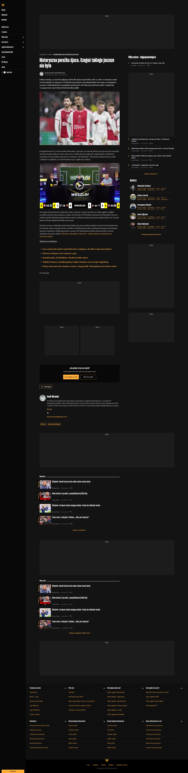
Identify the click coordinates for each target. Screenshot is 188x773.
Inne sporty (5, 42)
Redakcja (95, 765)
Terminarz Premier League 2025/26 (80, 705)
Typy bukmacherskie (7, 52)
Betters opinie (111, 747)
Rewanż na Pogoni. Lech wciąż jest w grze (60, 253)
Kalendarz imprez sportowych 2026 (157, 692)
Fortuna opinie (73, 725)
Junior (3, 67)
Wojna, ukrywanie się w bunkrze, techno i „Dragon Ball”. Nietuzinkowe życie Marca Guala (79, 266)
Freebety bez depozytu (37, 734)
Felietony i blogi (141, 190)
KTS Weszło (5, 62)
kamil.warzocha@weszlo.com (57, 417)
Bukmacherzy (33, 721)
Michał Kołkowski (143, 223)
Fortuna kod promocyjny (153, 730)
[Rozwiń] (22, 37)
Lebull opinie (72, 739)
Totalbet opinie (112, 734)
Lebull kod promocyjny (153, 739)
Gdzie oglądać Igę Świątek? (155, 701)
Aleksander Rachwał (144, 185)
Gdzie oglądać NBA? (152, 697)
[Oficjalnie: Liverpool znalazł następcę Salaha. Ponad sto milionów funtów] (80, 508)
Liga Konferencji (35, 710)
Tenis (162, 190)
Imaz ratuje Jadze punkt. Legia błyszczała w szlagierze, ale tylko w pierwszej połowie (77, 249)
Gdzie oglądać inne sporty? (153, 688)
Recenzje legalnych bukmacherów (77, 721)
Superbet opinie (74, 730)
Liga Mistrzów (34, 705)
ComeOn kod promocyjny (154, 747)
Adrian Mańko (135, 143)
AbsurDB (133, 65)
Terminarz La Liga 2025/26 (77, 710)
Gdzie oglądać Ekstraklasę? (116, 692)
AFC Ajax (43, 424)
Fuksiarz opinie (73, 747)
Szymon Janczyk (142, 195)
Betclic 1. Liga (34, 697)
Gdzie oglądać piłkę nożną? (114, 688)
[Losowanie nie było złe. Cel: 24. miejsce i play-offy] (151, 64)
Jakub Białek (55, 500)
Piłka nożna (5, 37)
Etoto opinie (111, 743)
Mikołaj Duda (55, 488)
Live (158, 190)
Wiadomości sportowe (35, 688)
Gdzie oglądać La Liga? (114, 710)
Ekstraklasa (164, 199)
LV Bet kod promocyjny (153, 734)
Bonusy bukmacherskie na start (40, 725)
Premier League (141, 188)
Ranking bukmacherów (37, 739)
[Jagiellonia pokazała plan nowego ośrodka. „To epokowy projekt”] (151, 141)
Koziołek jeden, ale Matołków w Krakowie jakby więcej (65, 257)
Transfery (4, 32)
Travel (3, 57)
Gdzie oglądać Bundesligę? (115, 714)
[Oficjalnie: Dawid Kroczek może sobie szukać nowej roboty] (80, 484)
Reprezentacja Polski (36, 701)
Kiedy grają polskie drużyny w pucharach (82, 701)
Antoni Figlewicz (142, 214)
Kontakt (103, 765)
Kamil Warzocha (59, 73)
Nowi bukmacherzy (36, 743)
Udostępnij (47, 386)
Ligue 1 (38, 507)
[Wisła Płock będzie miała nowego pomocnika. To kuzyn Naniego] (151, 149)
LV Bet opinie (73, 734)
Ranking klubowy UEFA (76, 697)
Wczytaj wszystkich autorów (151, 234)
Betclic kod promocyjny (153, 743)
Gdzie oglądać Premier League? (117, 705)
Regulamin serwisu (122, 765)
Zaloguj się (13, 771)
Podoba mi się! (72, 377)
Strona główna (43, 54)
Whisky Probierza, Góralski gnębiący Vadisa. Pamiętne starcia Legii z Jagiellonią (75, 262)
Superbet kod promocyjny (154, 725)
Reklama (111, 765)
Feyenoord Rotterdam (54, 424)
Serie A (163, 188)
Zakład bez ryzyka (36, 730)
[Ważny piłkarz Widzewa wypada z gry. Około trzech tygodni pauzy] (151, 157)
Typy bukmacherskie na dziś (39, 747)
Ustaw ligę (168, 228)
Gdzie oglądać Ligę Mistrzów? (116, 701)
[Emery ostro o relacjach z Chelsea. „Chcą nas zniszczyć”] (80, 520)
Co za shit (89, 377)
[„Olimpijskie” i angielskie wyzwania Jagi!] (151, 166)
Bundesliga (151, 188)
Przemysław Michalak (144, 204)
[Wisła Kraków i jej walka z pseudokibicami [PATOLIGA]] (80, 496)
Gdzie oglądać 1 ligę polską (115, 697)
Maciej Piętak (56, 512)
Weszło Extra (5, 27)
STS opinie (110, 730)
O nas (88, 765)
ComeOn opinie (112, 725)
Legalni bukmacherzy (7, 47)
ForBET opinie (111, 739)
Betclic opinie (73, 743)
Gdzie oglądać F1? (152, 705)
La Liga (158, 188)
